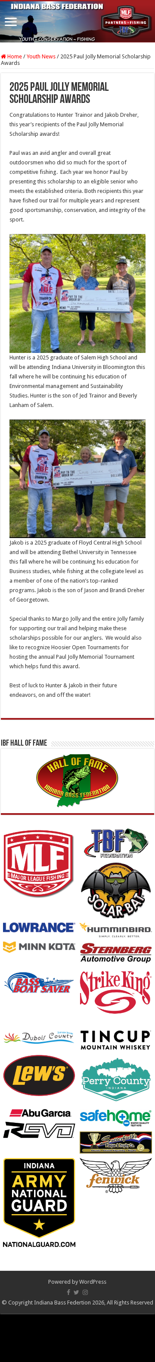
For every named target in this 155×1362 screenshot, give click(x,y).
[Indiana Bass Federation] (77, 21)
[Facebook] (68, 1292)
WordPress (92, 1282)
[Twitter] (76, 1292)
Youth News (41, 56)
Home (14, 56)
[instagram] (85, 1292)
